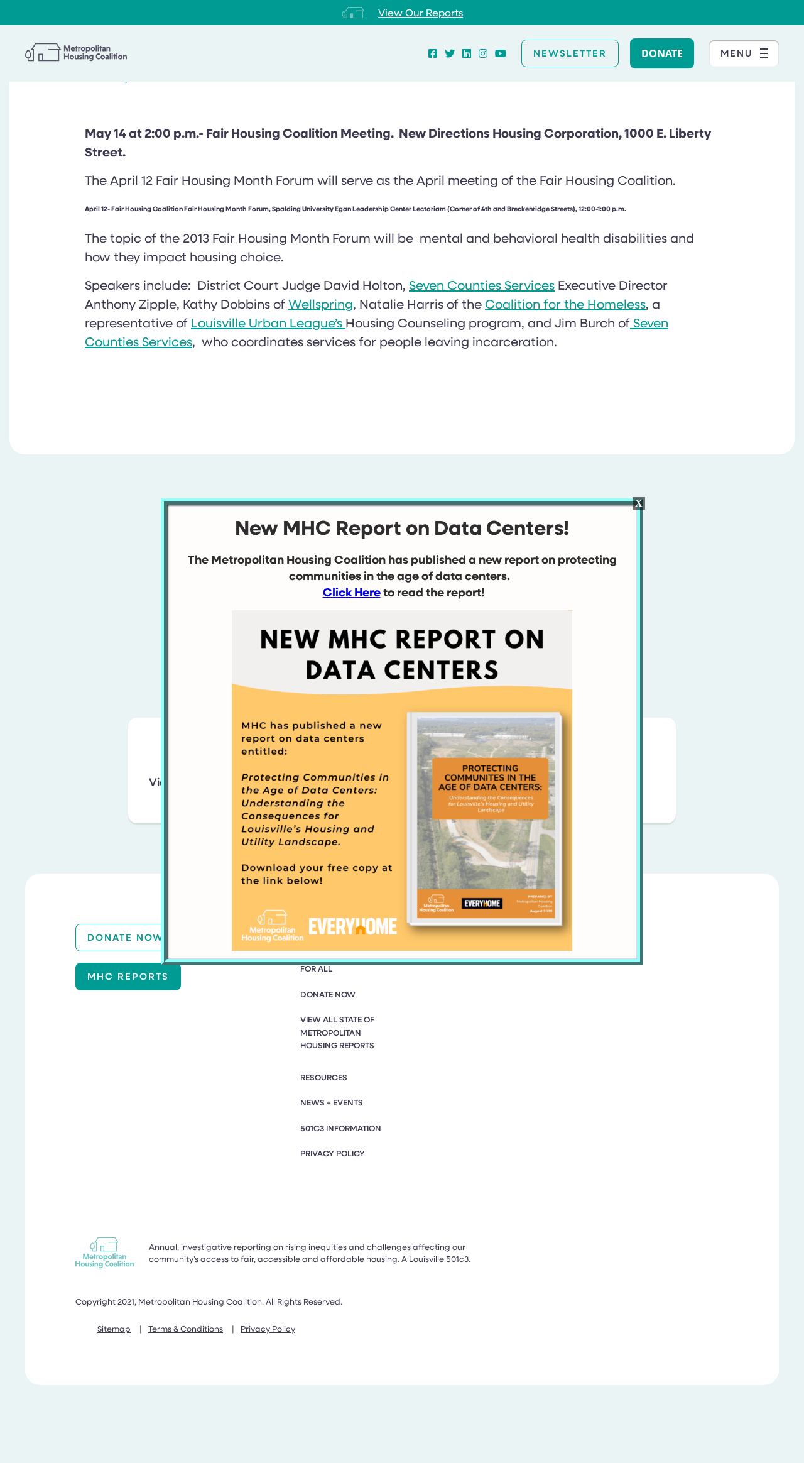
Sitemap (114, 1328)
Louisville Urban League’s (268, 322)
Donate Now (125, 937)
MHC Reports (128, 976)
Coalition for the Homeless (565, 303)
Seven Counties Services (482, 285)
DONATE (662, 53)
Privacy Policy (332, 1153)
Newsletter (570, 53)
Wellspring (320, 303)
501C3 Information (340, 1128)
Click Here (352, 592)
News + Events (331, 1102)
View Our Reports (420, 12)
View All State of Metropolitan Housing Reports (337, 1032)
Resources (323, 1077)
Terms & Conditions (185, 1328)
